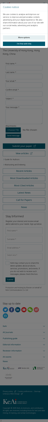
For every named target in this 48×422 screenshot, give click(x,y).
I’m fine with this (24, 43)
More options (24, 37)
